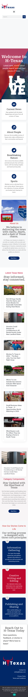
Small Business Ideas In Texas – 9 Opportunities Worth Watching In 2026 (14, 408)
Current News (14, 109)
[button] (14, 11)
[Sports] (14, 176)
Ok (14, 694)
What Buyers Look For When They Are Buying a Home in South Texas (13, 434)
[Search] (24, 16)
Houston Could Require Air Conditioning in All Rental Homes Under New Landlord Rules (13, 330)
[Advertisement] (14, 34)
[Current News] (14, 104)
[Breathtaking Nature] (14, 150)
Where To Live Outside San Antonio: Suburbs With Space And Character (14, 383)
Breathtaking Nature (14, 156)
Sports (14, 181)
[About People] (14, 127)
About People (14, 132)
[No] (26, 691)
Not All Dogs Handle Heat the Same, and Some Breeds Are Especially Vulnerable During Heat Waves (14, 303)
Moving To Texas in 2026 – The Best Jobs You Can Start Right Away (13, 357)
